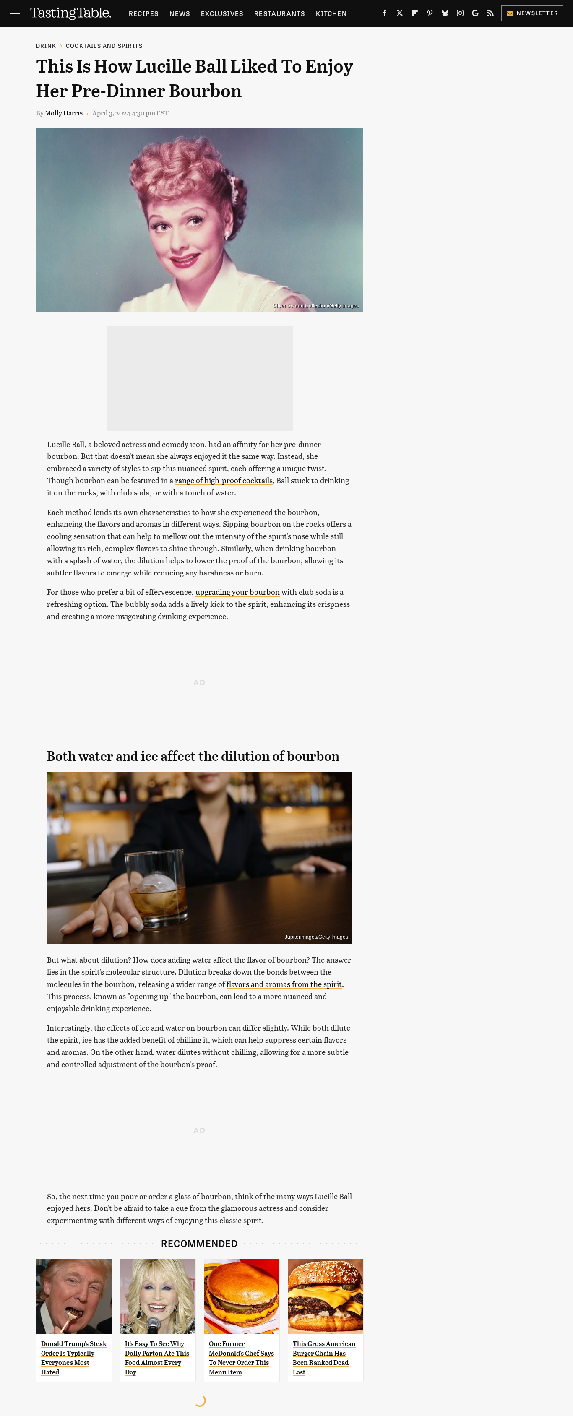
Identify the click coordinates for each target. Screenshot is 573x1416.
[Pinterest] (430, 15)
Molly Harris (64, 112)
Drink (46, 45)
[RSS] (490, 15)
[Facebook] (384, 15)
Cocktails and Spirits (104, 45)
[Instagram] (460, 15)
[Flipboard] (415, 15)
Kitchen (331, 13)
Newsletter (537, 13)
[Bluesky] (445, 15)
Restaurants (279, 13)
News (179, 13)
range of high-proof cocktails (224, 480)
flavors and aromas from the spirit (284, 984)
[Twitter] (400, 15)
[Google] (475, 15)
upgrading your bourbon (237, 591)
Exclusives (222, 13)
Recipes (144, 13)
